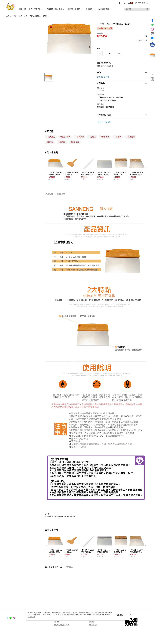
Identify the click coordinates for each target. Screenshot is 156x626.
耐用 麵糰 (61, 142)
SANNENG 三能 (103, 77)
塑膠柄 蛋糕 (105, 137)
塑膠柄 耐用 (74, 142)
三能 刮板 (92, 137)
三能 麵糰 (117, 137)
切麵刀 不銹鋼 (65, 137)
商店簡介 (57, 622)
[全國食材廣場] (10, 6)
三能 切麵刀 (51, 137)
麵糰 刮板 (50, 142)
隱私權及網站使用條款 (61, 625)
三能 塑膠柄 (79, 137)
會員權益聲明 (93, 625)
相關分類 (49, 131)
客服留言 (92, 622)
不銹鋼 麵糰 (130, 137)
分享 (101, 122)
